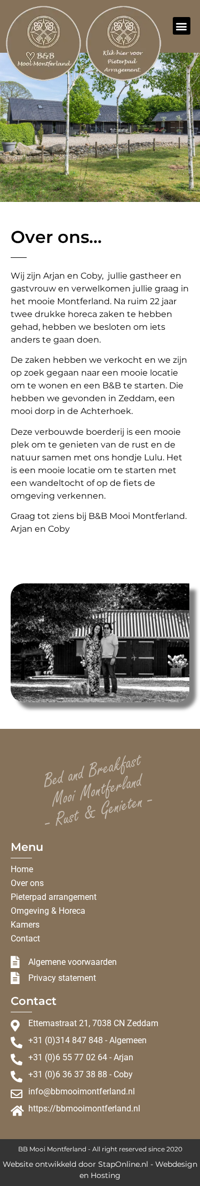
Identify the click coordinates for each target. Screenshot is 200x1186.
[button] (181, 26)
